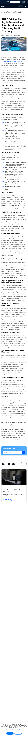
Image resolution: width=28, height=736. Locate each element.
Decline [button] (18, 733)
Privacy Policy (19, 729)
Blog (7, 11)
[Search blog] (23, 452)
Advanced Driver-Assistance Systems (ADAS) (12, 61)
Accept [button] (9, 733)
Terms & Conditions (10, 729)
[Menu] (25, 6)
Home (2, 11)
